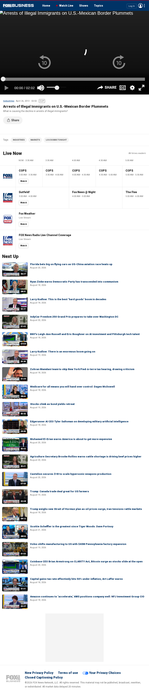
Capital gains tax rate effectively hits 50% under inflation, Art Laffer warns (76, 578)
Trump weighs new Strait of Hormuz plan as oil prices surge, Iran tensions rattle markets (86, 509)
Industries (8, 101)
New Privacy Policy (39, 673)
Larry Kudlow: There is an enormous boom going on (62, 351)
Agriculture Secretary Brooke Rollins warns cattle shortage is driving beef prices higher (85, 456)
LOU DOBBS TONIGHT (56, 140)
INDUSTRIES (19, 140)
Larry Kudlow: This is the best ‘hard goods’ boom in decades (68, 299)
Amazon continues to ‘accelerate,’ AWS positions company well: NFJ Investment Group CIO (87, 596)
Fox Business (18, 5)
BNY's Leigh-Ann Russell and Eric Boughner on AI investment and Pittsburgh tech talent (85, 334)
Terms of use (68, 673)
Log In (131, 6)
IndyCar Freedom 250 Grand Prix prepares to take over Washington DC (74, 316)
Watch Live (66, 5)
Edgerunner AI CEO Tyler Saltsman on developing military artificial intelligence (79, 421)
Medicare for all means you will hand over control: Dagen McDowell (72, 386)
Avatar (140, 5)
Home (46, 5)
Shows (83, 5)
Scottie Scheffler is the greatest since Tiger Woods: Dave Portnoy (71, 526)
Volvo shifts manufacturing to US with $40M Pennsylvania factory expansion (78, 544)
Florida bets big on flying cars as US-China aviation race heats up (71, 264)
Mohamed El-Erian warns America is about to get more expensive (71, 439)
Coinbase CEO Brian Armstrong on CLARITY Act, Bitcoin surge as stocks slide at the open (86, 561)
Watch (23, 181)
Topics (98, 5)
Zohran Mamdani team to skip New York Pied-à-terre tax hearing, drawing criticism (82, 369)
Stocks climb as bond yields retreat (52, 404)
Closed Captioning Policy (44, 677)
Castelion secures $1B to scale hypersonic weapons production (70, 473)
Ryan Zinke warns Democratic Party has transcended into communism (74, 281)
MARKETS (35, 140)
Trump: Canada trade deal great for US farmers (59, 491)
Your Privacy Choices (105, 673)
